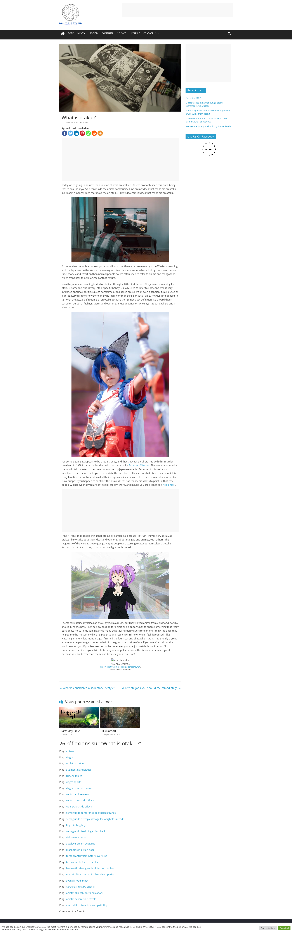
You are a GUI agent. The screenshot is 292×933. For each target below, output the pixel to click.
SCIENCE (121, 33)
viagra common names (79, 788)
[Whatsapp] (88, 133)
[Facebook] (64, 133)
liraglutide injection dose (80, 849)
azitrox (70, 751)
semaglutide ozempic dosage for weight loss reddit (95, 819)
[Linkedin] (76, 133)
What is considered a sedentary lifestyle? (87, 688)
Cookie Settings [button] (268, 928)
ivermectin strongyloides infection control (90, 868)
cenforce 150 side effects (80, 800)
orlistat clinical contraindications (85, 893)
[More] (100, 133)
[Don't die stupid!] (62, 33)
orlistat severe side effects (81, 899)
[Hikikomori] (120, 708)
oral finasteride (75, 763)
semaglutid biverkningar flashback (85, 831)
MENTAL (81, 33)
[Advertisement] (177, 10)
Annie (85, 122)
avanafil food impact (77, 880)
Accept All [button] (284, 928)
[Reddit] (94, 133)
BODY (71, 33)
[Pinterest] (82, 133)
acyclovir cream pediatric (80, 843)
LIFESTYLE (135, 33)
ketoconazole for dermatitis (82, 862)
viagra (69, 757)
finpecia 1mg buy (76, 825)
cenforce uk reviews (77, 794)
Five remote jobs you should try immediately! (150, 688)
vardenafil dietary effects (80, 886)
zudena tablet (74, 776)
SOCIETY (94, 33)
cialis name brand (76, 837)
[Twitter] (70, 133)
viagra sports (73, 782)
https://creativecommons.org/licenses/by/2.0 (120, 666)
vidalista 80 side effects (79, 806)
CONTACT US (149, 33)
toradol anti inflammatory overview (86, 856)
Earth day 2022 (70, 731)
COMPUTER (108, 33)
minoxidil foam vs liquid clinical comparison (91, 874)
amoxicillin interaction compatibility (86, 905)
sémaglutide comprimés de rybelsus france (91, 812)
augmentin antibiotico (79, 769)
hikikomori (169, 484)
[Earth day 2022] (79, 708)
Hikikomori (109, 731)
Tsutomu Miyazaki (139, 465)
